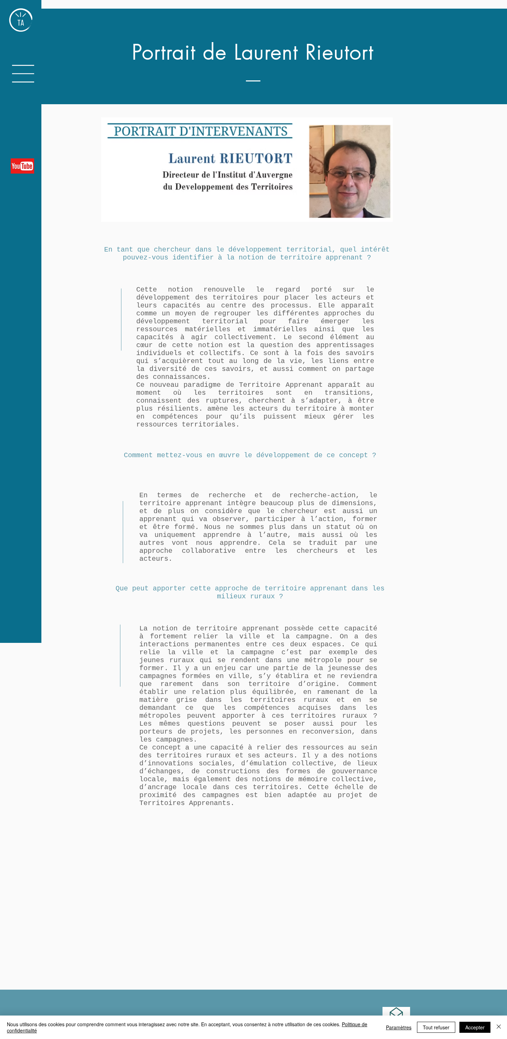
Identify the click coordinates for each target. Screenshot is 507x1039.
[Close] (499, 1027)
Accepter (475, 1027)
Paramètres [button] (398, 1027)
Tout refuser (436, 1027)
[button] (23, 73)
